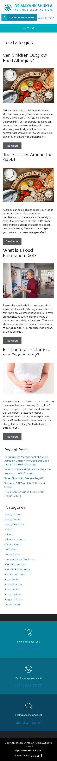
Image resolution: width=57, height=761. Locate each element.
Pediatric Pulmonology (17, 569)
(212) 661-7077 (28, 685)
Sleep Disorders (13, 584)
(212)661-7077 (46, 17)
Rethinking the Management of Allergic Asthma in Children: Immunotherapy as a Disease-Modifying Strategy (26, 460)
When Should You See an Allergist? (23, 478)
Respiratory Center (15, 574)
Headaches (10, 549)
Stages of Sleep (13, 599)
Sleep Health (11, 589)
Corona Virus (11, 544)
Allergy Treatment (14, 524)
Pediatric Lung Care (15, 564)
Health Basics (12, 554)
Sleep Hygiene (12, 594)
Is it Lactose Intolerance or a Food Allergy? (27, 352)
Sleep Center (11, 579)
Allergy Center (12, 514)
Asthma (8, 534)
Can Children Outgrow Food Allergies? (25, 58)
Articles (8, 529)
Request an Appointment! (22, 17)
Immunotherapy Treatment (19, 559)
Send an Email (29, 722)
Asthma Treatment (14, 539)
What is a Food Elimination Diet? (20, 253)
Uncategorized (12, 604)
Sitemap (35, 756)
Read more (12, 145)
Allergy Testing (12, 519)
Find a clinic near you (28, 649)
